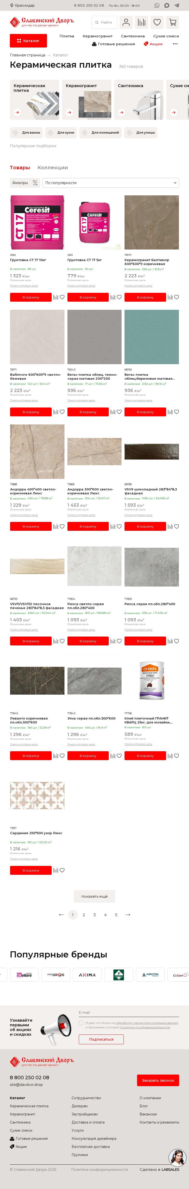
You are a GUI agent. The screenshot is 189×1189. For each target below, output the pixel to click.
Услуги (78, 1130)
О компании (150, 1098)
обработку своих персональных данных (146, 1023)
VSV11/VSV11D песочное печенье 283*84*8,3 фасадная (37, 606)
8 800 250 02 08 (29, 1077)
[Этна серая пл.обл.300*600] (94, 681)
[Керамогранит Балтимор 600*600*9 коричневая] (152, 222)
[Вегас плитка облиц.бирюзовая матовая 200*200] (152, 337)
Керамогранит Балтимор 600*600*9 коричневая (147, 262)
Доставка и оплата (88, 1122)
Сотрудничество (86, 1098)
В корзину (31, 297)
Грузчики (80, 1155)
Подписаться (101, 1039)
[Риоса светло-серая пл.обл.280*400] (94, 566)
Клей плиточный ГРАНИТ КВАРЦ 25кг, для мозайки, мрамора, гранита (147, 720)
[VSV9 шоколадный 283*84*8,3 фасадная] (152, 451)
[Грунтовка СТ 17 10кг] (37, 222)
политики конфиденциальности (145, 1027)
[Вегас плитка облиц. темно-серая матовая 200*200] (94, 337)
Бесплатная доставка (91, 1146)
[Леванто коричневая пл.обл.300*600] (37, 681)
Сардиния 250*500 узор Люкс (36, 833)
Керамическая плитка (29, 1106)
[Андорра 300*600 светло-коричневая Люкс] (94, 451)
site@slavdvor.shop (26, 1084)
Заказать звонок (158, 1080)
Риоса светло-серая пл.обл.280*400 (85, 606)
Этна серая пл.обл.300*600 (91, 718)
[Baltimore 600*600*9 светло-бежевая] (37, 337)
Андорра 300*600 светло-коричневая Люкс (90, 491)
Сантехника (20, 1122)
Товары (20, 168)
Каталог (17, 1098)
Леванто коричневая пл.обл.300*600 (29, 720)
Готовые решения (32, 1138)
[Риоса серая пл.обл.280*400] (152, 566)
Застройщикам (85, 1114)
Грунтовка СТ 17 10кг (28, 260)
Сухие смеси (21, 1130)
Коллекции (52, 168)
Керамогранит (22, 1114)
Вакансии (148, 1114)
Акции (21, 1146)
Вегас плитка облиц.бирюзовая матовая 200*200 (149, 376)
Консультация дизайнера (94, 1138)
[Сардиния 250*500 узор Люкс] (37, 795)
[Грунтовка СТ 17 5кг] (94, 222)
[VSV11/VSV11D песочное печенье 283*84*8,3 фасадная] (37, 566)
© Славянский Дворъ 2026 (33, 1169)
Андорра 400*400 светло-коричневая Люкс (33, 491)
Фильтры (20, 183)
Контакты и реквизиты (159, 1122)
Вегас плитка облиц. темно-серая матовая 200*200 (92, 376)
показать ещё (94, 896)
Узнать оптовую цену (24, 285)
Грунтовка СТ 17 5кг (84, 260)
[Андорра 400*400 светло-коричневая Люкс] (37, 451)
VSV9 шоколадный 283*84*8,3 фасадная (151, 491)
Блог (144, 1106)
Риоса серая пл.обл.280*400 (150, 604)
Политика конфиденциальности (99, 1169)
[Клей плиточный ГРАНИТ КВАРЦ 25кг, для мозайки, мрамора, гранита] (152, 681)
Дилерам (80, 1106)
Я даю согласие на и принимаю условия (132, 1025)
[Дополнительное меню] (175, 44)
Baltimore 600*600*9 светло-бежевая (35, 376)
